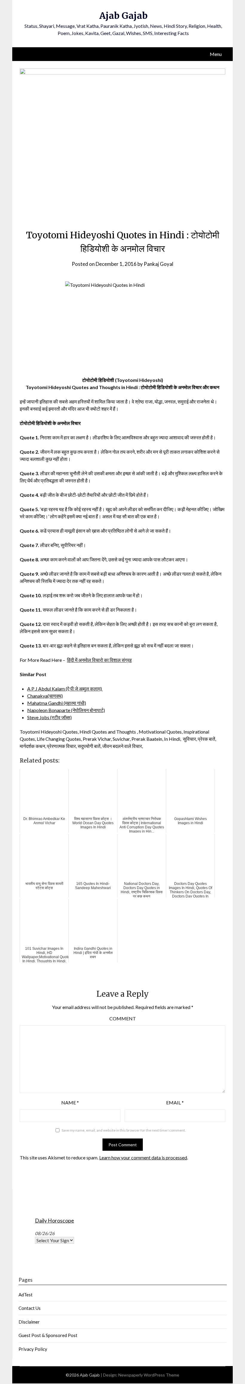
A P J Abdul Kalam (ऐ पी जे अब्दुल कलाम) (65, 688)
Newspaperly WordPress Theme (148, 1374)
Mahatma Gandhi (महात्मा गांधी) (56, 703)
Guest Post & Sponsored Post (48, 1335)
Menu (216, 54)
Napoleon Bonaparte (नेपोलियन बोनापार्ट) (66, 710)
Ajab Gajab (123, 15)
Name (70, 1102)
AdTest (26, 1294)
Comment (122, 1018)
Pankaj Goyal (158, 264)
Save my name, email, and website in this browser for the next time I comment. (124, 1130)
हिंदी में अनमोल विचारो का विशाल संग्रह (99, 660)
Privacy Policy (33, 1349)
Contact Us (30, 1308)
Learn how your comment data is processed (143, 1157)
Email (175, 1102)
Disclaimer (29, 1321)
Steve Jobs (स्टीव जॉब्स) (49, 717)
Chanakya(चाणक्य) (45, 696)
